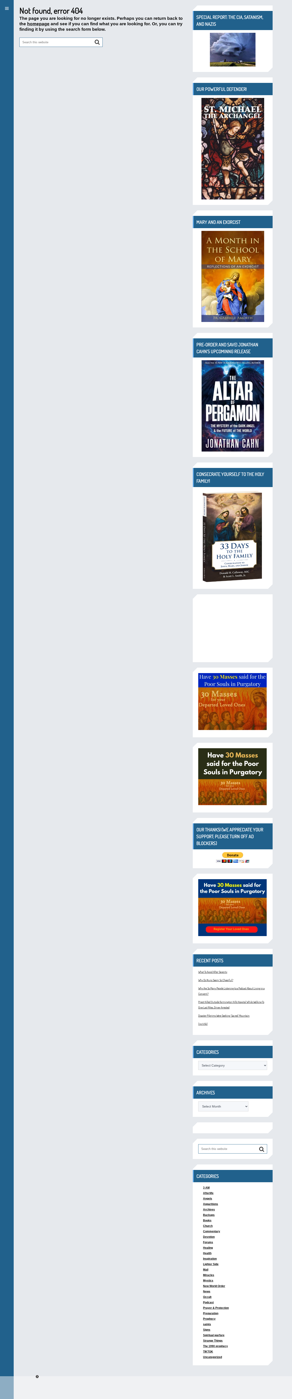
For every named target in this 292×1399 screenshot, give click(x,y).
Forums (208, 1242)
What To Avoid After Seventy (212, 972)
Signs (206, 1329)
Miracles (208, 1275)
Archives (209, 1209)
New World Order (214, 1286)
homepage (38, 23)
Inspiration (210, 1258)
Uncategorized (212, 1357)
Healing (208, 1247)
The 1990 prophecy (215, 1346)
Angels (207, 1198)
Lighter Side (211, 1264)
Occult (207, 1297)
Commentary (211, 1231)
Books (207, 1220)
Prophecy (209, 1318)
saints (207, 1324)
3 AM (206, 1187)
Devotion (209, 1236)
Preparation (210, 1313)
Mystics (208, 1280)
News (206, 1291)
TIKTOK (208, 1351)
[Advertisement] (232, 628)
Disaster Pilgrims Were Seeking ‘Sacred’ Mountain (224, 1015)
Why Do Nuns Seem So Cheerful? (215, 980)
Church (208, 1226)
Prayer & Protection (216, 1308)
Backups (209, 1215)
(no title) (203, 1024)
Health (207, 1253)
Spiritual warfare (213, 1335)
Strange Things (213, 1340)
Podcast (208, 1302)
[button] (7, 7)
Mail (205, 1269)
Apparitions (210, 1204)
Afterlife (208, 1193)
